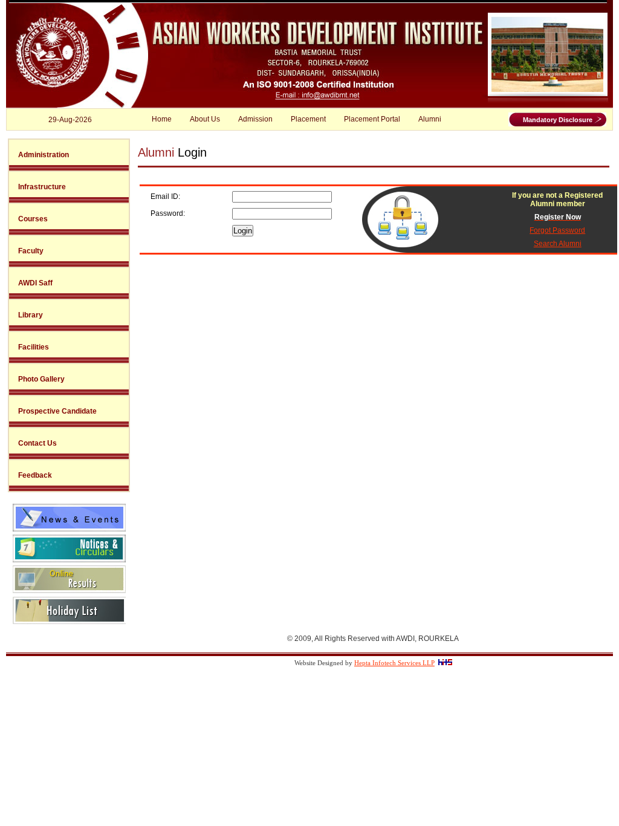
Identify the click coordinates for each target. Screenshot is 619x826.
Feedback (35, 475)
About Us (205, 119)
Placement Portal (372, 119)
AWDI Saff (35, 283)
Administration (43, 155)
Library (30, 315)
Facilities (33, 347)
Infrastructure (42, 187)
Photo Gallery (41, 379)
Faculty (31, 251)
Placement (308, 119)
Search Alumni (558, 243)
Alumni (429, 119)
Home (162, 119)
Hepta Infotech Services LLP (394, 662)
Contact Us (37, 443)
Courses (33, 219)
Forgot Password (557, 230)
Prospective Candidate (57, 411)
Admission (255, 119)
